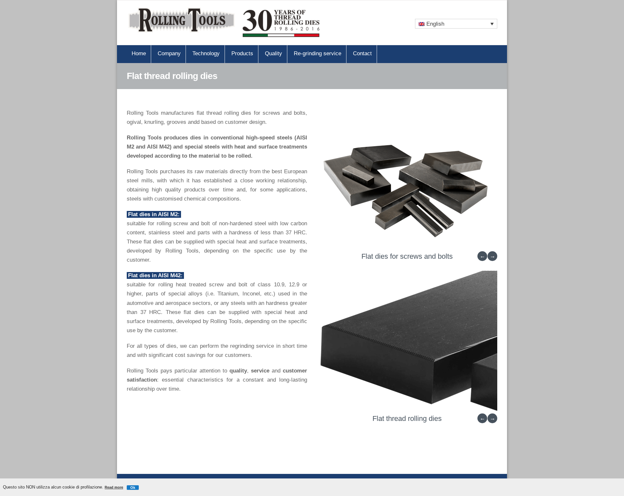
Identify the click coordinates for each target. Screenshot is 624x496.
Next (492, 256)
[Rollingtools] (224, 22)
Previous (482, 256)
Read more (114, 487)
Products (242, 53)
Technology (206, 53)
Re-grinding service (317, 53)
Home (139, 53)
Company (169, 53)
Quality (273, 53)
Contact (362, 53)
